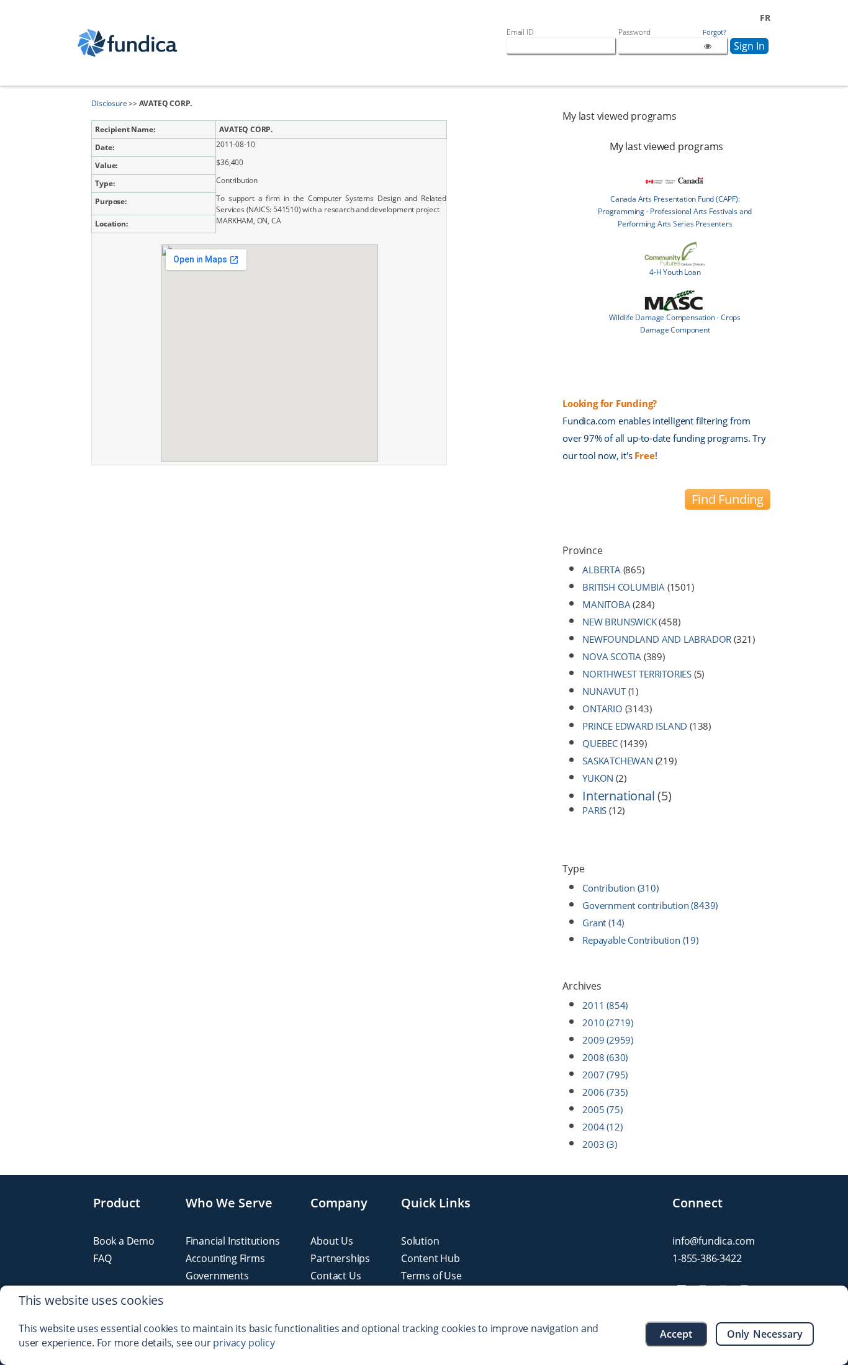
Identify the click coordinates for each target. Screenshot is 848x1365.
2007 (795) (605, 1074)
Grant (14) (603, 922)
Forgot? (714, 32)
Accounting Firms (225, 1258)
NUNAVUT (604, 691)
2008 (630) (605, 1057)
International (618, 795)
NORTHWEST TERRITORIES (637, 674)
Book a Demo (124, 1241)
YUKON (597, 778)
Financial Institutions (233, 1241)
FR (765, 18)
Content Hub (430, 1258)
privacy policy (243, 1342)
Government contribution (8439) (650, 905)
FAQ (102, 1258)
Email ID (520, 32)
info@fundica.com (713, 1241)
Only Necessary (765, 1334)
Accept (676, 1334)
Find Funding (728, 499)
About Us (331, 1241)
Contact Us (335, 1275)
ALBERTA (601, 569)
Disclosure (109, 103)
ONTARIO (602, 708)
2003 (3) (599, 1144)
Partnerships (340, 1258)
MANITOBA (606, 604)
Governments (217, 1275)
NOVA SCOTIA (611, 656)
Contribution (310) (620, 888)
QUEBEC (600, 743)
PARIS (594, 810)
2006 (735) (605, 1092)
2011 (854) (605, 1005)
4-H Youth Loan (674, 272)
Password (634, 32)
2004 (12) (602, 1127)
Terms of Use (431, 1275)
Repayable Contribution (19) (640, 940)
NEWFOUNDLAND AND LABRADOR (656, 639)
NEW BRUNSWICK (619, 621)
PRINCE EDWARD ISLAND (634, 726)
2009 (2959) (607, 1040)
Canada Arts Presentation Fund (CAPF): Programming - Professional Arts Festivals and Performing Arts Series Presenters (675, 211)
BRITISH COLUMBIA (623, 587)
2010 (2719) (607, 1022)
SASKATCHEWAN (617, 760)
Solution (420, 1241)
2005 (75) (602, 1109)
